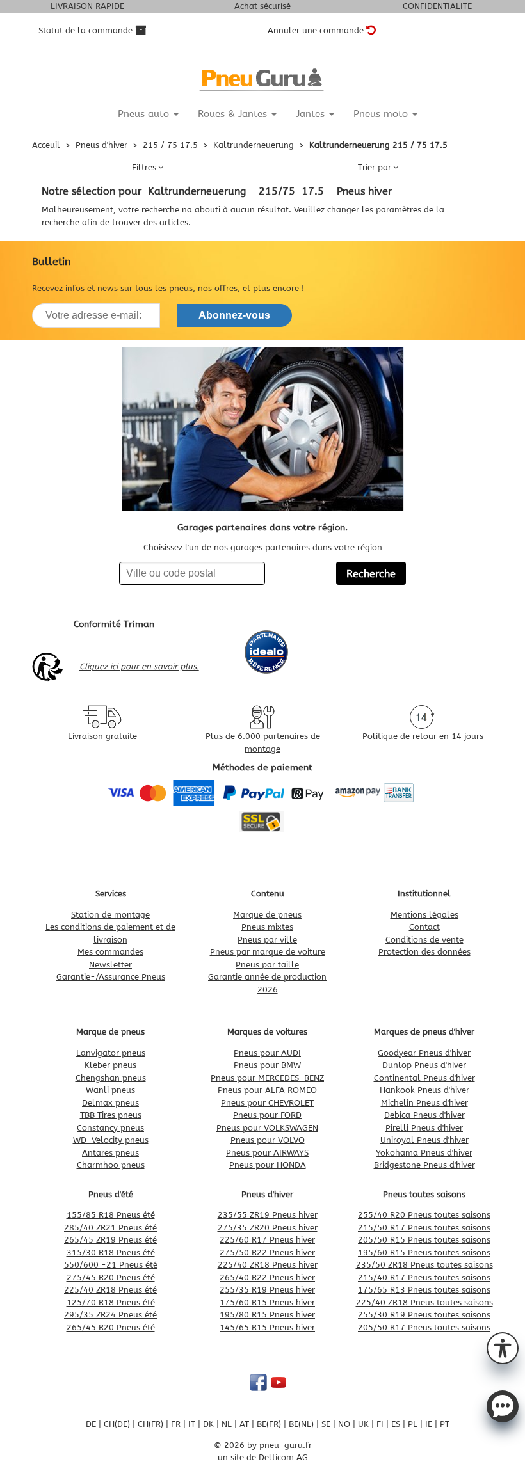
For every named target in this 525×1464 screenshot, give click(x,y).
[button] (503, 1347)
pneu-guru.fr (285, 1445)
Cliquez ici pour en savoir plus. (139, 666)
